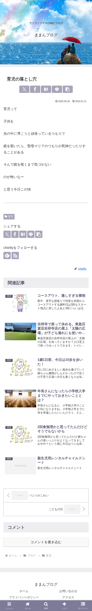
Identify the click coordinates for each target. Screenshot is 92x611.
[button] (68, 89)
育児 (10, 216)
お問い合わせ (68, 591)
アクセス (68, 597)
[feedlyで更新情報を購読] (7, 255)
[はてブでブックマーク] (46, 89)
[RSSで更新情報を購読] (15, 255)
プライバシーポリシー (24, 597)
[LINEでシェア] (57, 89)
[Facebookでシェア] (35, 89)
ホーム (23, 591)
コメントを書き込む (46, 542)
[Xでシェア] (24, 89)
